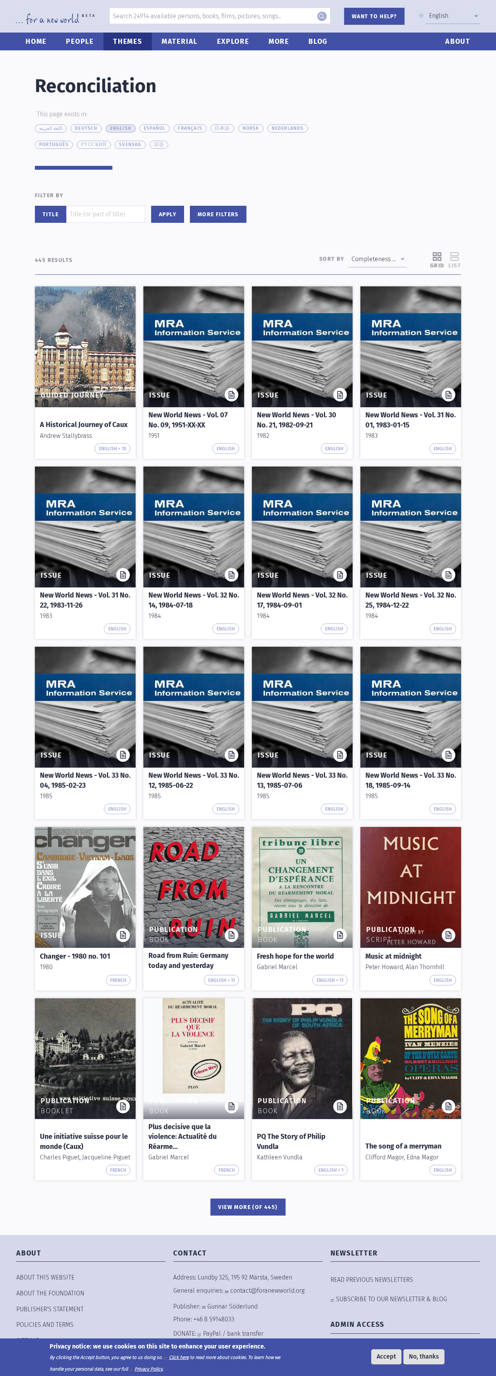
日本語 (222, 128)
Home (36, 41)
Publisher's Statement (50, 1309)
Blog (318, 41)
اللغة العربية (50, 128)
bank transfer (245, 1333)
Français (190, 128)
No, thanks (424, 1356)
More (279, 41)
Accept (386, 1356)
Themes (127, 41)
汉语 (159, 144)
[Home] (55, 19)
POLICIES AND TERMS (45, 1324)
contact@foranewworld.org (267, 1290)
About (457, 41)
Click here (179, 1357)
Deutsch (86, 128)
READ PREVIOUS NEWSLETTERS (372, 1279)
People (80, 41)
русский (94, 144)
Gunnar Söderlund (232, 1306)
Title (51, 214)
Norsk (251, 128)
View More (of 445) (247, 1207)
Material (180, 41)
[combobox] (453, 16)
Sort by (331, 259)
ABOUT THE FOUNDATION (50, 1293)
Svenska (130, 144)
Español (154, 128)
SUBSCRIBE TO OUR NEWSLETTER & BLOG (391, 1299)
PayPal (212, 1333)
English (120, 128)
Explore (233, 41)
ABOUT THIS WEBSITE (45, 1277)
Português (54, 144)
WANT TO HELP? (374, 16)
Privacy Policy (148, 1369)
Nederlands (288, 128)
